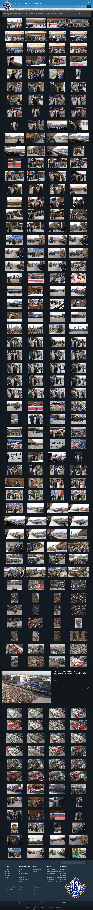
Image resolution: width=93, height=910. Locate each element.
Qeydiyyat (43, 907)
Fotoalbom (23, 9)
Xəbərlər (7, 866)
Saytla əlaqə (50, 907)
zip (87, 14)
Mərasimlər (30, 9)
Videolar (21, 887)
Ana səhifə (18, 7)
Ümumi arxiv (32, 7)
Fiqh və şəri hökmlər (24, 866)
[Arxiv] (53, 883)
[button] (89, 6)
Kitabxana (49, 866)
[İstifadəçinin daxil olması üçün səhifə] (89, 2)
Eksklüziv (35, 866)
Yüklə (55, 680)
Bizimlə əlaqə (36, 887)
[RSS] (78, 6)
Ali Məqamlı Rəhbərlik (11, 887)
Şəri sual (25, 7)
